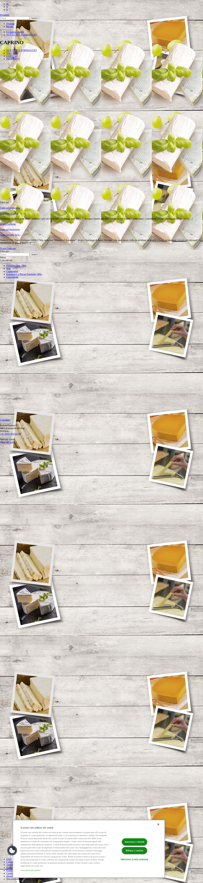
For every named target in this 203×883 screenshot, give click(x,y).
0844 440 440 (7, 442)
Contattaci (11, 862)
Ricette (9, 26)
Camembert (12, 271)
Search (34, 18)
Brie (8, 268)
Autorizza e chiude (134, 842)
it (7, 9)
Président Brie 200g (16, 265)
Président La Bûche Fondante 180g (24, 274)
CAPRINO (12, 56)
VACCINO (12, 53)
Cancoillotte (12, 277)
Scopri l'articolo (8, 224)
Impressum (11, 876)
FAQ (8, 859)
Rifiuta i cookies (134, 850)
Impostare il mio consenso (134, 859)
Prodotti (10, 23)
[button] (12, 850)
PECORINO (12, 58)
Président (4, 15)
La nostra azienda (15, 32)
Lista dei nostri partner (30, 870)
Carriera (10, 873)
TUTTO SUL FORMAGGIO (21, 34)
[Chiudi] (158, 824)
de (7, 4)
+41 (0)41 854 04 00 (10, 434)
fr (7, 6)
